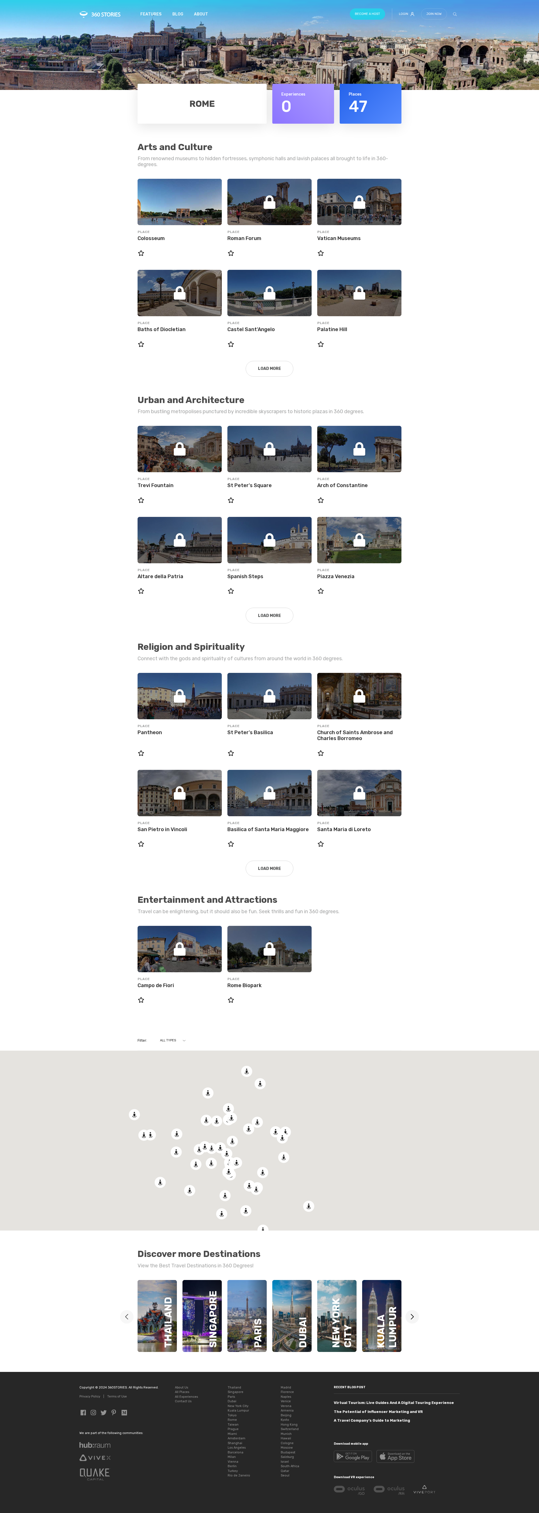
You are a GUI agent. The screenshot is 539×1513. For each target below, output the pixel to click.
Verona (286, 1406)
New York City (238, 1406)
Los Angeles (237, 1447)
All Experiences (186, 1397)
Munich (286, 1434)
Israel (285, 1462)
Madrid (286, 1387)
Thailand (234, 1387)
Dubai (232, 1401)
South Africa (290, 1466)
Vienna (233, 1462)
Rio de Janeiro (239, 1475)
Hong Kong (289, 1424)
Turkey (233, 1471)
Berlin (232, 1466)
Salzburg (287, 1457)
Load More (269, 368)
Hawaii (286, 1438)
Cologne (287, 1443)
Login (403, 14)
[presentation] (412, 1317)
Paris (231, 1397)
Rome (232, 1420)
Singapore (235, 1392)
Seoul (285, 1475)
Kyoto (285, 1420)
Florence (287, 1392)
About (201, 14)
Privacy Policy (89, 1396)
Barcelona (235, 1452)
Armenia (287, 1410)
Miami (232, 1434)
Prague (233, 1429)
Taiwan (233, 1424)
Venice (286, 1401)
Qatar (285, 1471)
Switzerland (290, 1429)
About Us (181, 1387)
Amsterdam (236, 1438)
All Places (182, 1392)
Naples (286, 1397)
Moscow (287, 1447)
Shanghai (235, 1443)
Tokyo (232, 1415)
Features (150, 14)
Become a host (367, 14)
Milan (232, 1457)
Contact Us (183, 1401)
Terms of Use (117, 1396)
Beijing (286, 1415)
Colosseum (151, 238)
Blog (177, 14)
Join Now (434, 14)
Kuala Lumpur (238, 1410)
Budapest (288, 1452)
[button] (232, 1141)
